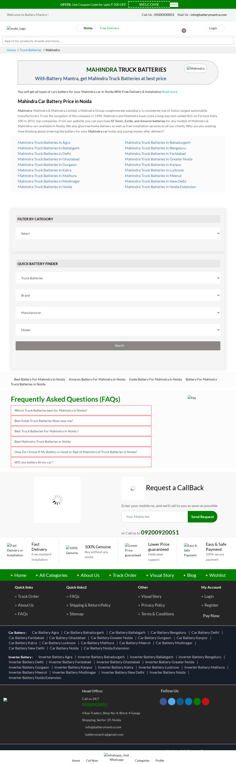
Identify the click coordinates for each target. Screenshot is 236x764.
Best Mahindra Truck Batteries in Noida (43, 441)
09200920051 (164, 15)
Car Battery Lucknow (59, 642)
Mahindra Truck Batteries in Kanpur (153, 164)
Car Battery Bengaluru (169, 632)
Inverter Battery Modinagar (74, 672)
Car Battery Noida (65, 648)
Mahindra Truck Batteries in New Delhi (155, 181)
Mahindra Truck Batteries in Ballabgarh (48, 148)
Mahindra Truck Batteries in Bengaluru (155, 148)
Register (211, 605)
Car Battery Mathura (98, 642)
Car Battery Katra (23, 642)
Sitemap (76, 614)
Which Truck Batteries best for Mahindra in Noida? (51, 410)
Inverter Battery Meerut (28, 672)
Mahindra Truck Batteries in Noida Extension (160, 186)
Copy (174, 4)
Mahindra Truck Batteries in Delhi (44, 153)
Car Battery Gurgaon (155, 637)
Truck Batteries (30, 50)
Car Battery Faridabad (27, 637)
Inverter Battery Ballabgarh (152, 657)
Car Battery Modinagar (175, 642)
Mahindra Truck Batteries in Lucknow (154, 170)
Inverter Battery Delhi (27, 662)
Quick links (24, 587)
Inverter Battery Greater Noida (170, 662)
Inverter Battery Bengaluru (201, 657)
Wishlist (217, 575)
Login (209, 596)
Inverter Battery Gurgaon (29, 667)
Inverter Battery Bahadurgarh (102, 657)
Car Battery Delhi (206, 632)
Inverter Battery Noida (168, 672)
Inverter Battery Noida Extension (36, 677)
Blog (191, 575)
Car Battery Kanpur (193, 637)
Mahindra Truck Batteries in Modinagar (48, 181)
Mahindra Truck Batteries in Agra (43, 142)
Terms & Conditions (157, 614)
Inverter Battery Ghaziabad (119, 662)
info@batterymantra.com (209, 15)
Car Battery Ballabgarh (128, 632)
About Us (90, 575)
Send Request (202, 516)
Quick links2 (76, 587)
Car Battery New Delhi (27, 648)
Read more (170, 92)
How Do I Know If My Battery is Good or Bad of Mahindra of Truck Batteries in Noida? (76, 452)
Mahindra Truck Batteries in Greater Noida (158, 159)
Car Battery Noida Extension (107, 648)
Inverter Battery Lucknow (159, 667)
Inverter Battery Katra (116, 667)
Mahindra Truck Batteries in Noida (44, 186)
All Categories (53, 575)
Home (11, 50)
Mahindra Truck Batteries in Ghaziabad (48, 159)
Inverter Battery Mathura (205, 667)
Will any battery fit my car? (34, 462)
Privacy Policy (153, 605)
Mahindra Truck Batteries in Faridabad (155, 153)
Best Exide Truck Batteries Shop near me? (44, 421)
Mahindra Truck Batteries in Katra (44, 170)
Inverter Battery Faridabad (71, 662)
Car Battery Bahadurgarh (84, 632)
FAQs (23, 614)
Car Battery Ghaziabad (68, 637)
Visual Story (162, 575)
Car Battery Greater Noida (112, 637)
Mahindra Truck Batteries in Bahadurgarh (157, 142)
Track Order (125, 575)
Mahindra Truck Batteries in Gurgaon (47, 164)
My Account (211, 587)
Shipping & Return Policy (90, 605)
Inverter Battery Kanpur (74, 667)
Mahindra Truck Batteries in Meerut (153, 175)
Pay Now (211, 615)
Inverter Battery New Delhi (123, 672)
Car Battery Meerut (135, 642)
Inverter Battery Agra (56, 657)
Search (119, 345)
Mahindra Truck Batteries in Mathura (47, 175)
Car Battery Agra (46, 632)
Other (143, 587)
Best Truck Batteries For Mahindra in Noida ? (47, 431)
